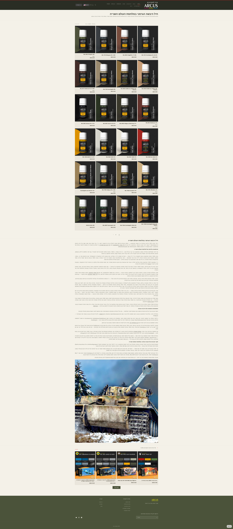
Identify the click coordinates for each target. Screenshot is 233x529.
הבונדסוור (95, 306)
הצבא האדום (151, 301)
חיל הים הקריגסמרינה (104, 245)
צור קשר (100, 502)
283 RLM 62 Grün (90, 225)
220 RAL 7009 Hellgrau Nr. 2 (108, 189)
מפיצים (100, 504)
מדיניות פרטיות (127, 506)
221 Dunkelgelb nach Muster (87, 190)
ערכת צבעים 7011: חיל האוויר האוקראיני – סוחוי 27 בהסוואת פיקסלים (85, 480)
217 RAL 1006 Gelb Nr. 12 (88, 157)
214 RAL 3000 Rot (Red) (151, 157)
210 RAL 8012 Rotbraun (151, 122)
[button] (139, 4)
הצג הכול (116, 487)
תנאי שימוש (128, 502)
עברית (78, 5)
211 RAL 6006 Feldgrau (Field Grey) (127, 123)
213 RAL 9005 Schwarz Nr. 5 (87, 123)
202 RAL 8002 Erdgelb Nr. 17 (129, 55)
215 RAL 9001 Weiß (131, 157)
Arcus (93, 56)
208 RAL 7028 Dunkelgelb (109, 89)
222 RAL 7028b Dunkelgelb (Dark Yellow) (149, 225)
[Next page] (113, 234)
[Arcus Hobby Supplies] (155, 500)
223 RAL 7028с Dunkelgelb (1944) (128, 225)
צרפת (149, 264)
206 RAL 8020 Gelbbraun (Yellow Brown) (149, 89)
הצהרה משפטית (127, 510)
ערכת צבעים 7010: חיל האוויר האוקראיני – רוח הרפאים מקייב (106, 480)
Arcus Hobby (115, 526)
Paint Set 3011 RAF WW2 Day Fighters (127, 480)
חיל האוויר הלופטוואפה (119, 245)
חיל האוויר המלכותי (93, 274)
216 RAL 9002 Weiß (110, 157)
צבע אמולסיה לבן (134, 322)
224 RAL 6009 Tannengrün (109, 225)
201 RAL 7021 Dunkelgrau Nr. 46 (149, 55)
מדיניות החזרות (127, 504)
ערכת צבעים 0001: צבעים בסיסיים (149, 480)
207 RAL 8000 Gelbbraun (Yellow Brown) (128, 89)
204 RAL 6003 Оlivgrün (88, 54)
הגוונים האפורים (137, 331)
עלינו (101, 506)
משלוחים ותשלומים (126, 508)
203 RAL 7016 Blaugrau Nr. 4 (108, 55)
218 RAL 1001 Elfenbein (151, 189)
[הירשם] (156, 517)
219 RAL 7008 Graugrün (130, 190)
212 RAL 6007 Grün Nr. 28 (109, 123)
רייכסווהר (101, 314)
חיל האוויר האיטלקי (93, 272)
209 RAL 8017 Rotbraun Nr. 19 (87, 88)
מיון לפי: (93, 23)
